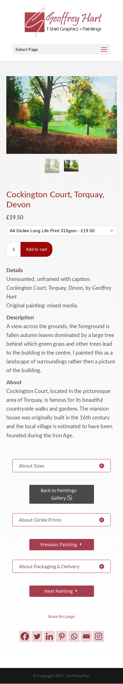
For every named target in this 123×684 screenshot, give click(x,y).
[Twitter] (37, 636)
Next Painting (58, 591)
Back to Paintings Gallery (59, 494)
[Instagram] (98, 636)
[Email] (86, 636)
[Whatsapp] (73, 636)
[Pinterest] (61, 636)
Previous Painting (58, 544)
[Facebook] (24, 636)
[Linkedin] (49, 636)
